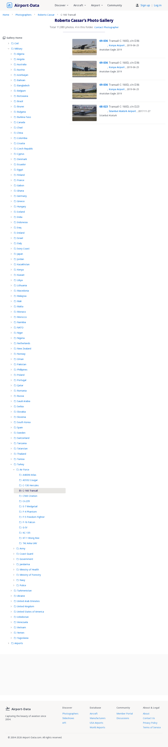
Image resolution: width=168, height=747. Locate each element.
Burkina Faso (24, 117)
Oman (20, 359)
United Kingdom (25, 606)
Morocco (22, 316)
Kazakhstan (23, 264)
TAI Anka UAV (30, 543)
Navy (22, 580)
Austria (21, 69)
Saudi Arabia (23, 401)
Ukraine (21, 595)
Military (18, 48)
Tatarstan (22, 448)
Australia (21, 64)
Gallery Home (14, 37)
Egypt (20, 169)
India (19, 217)
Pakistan (21, 364)
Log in (157, 5)
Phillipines (22, 369)
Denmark (22, 159)
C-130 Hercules (31, 485)
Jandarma (25, 564)
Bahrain (21, 80)
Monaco (21, 311)
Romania (22, 390)
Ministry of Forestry (30, 574)
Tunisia (20, 459)
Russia (20, 395)
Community (114, 5)
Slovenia (21, 416)
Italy (19, 243)
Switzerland (23, 438)
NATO (20, 327)
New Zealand (24, 348)
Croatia (21, 143)
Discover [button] (60, 5)
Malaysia (21, 295)
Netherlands (23, 343)
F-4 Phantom (30, 511)
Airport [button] (95, 5)
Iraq (19, 227)
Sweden (21, 432)
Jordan (20, 259)
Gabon (20, 185)
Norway (21, 353)
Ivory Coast (23, 248)
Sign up (145, 5)
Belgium (21, 90)
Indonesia (22, 222)
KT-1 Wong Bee (31, 537)
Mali (19, 301)
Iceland (21, 211)
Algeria (20, 53)
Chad (19, 127)
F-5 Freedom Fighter (34, 516)
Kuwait (20, 274)
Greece (21, 201)
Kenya (20, 269)
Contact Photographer (106, 27)
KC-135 (26, 532)
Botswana (22, 96)
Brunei (20, 106)
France (20, 180)
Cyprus (20, 153)
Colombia (22, 138)
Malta (20, 306)
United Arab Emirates (28, 601)
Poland (20, 374)
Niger (20, 332)
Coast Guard (26, 553)
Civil (16, 43)
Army (22, 548)
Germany (22, 195)
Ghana (20, 190)
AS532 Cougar (30, 480)
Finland (21, 174)
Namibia (21, 322)
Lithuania (22, 285)
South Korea (24, 422)
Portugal (21, 380)
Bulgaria (21, 111)
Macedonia (23, 290)
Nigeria (21, 338)
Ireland (20, 232)
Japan (20, 253)
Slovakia (21, 411)
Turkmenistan (24, 590)
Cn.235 (26, 501)
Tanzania (22, 443)
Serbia (20, 406)
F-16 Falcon (29, 522)
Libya (20, 280)
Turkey (20, 464)
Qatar (20, 385)
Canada (21, 122)
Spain (20, 427)
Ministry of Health (29, 569)
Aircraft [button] (78, 5)
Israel (20, 238)
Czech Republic (25, 148)
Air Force (24, 469)
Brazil (20, 101)
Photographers (23, 14)
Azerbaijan (22, 74)
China (20, 132)
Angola (20, 59)
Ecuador (21, 164)
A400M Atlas (29, 474)
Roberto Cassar (46, 14)
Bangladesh (23, 85)
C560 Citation (30, 495)
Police (23, 585)
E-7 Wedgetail (30, 506)
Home (6, 14)
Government (26, 559)
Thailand (21, 453)
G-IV (25, 527)
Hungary (21, 206)
